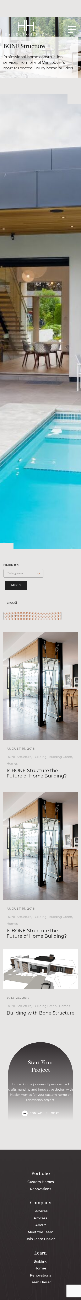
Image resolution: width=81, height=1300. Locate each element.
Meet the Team (40, 1232)
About (40, 1225)
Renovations (40, 1189)
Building (40, 757)
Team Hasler (40, 1282)
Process (40, 1218)
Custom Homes (40, 1182)
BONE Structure (19, 757)
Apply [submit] (16, 585)
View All (12, 602)
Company (40, 1202)
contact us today (44, 1113)
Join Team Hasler (40, 1239)
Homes (12, 763)
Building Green (60, 757)
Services (41, 1211)
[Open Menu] (72, 29)
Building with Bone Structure (40, 1013)
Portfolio (40, 1173)
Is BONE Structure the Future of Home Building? (37, 773)
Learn (40, 1253)
